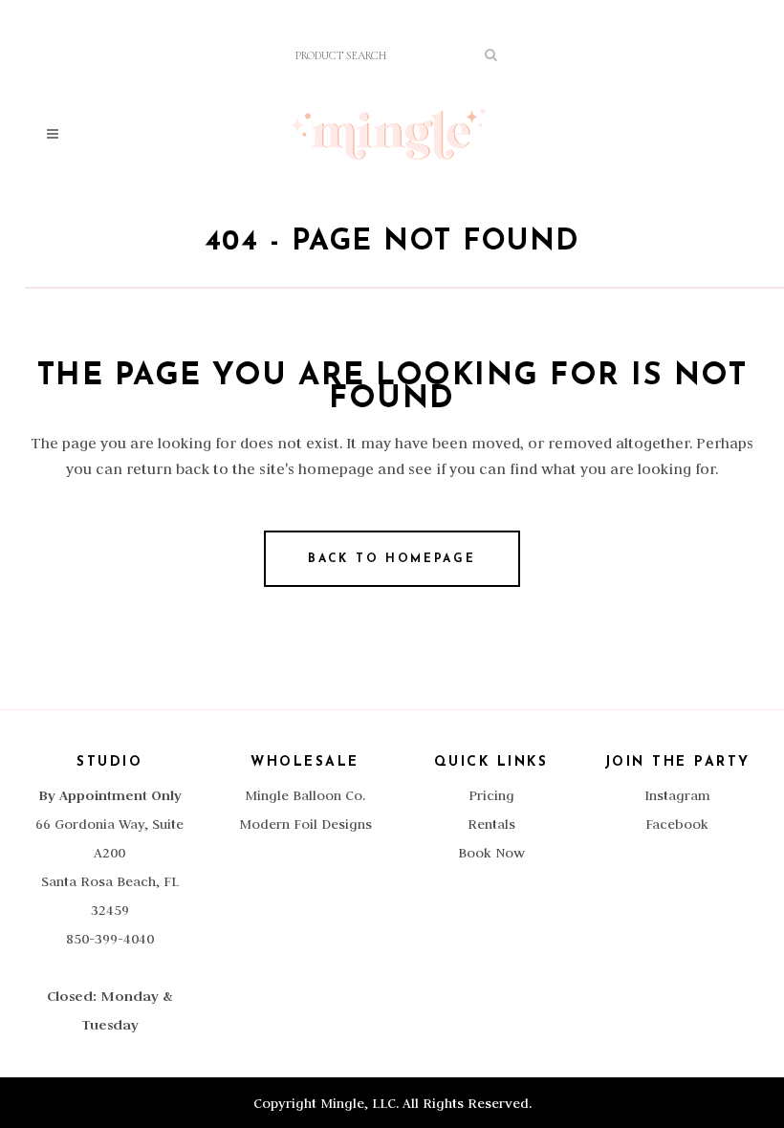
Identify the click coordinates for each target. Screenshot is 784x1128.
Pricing (491, 795)
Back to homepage (391, 559)
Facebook (676, 824)
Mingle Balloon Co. (305, 795)
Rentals (491, 824)
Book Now (491, 852)
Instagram (677, 795)
